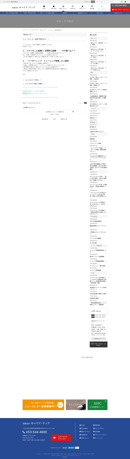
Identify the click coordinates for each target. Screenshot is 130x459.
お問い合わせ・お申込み (100, 344)
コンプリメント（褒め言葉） (98, 265)
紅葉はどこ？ (93, 118)
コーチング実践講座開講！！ (98, 261)
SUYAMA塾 (94, 216)
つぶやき (93, 108)
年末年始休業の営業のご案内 (98, 293)
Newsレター (94, 172)
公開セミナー (85, 438)
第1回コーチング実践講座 (97, 256)
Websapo (65, 456)
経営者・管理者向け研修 (30, 13)
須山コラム (94, 38)
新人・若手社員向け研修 (12, 13)
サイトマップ (98, 438)
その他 (92, 273)
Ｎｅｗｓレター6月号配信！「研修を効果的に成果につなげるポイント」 (98, 212)
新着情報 (97, 425)
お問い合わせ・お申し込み (122, 9)
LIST (54, 119)
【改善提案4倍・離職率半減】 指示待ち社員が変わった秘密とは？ (98, 97)
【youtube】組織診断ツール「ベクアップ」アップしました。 (98, 157)
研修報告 (92, 139)
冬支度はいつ (93, 122)
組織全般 (65, 13)
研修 (92, 72)
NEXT (63, 119)
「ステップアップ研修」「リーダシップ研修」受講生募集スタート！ (98, 149)
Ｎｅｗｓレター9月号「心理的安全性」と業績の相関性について (98, 186)
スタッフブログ (99, 428)
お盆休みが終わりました (97, 131)
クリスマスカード (95, 113)
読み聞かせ (93, 127)
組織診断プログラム (83, 13)
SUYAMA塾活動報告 (96, 221)
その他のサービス (118, 13)
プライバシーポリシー (101, 434)
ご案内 (92, 134)
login (125, 2)
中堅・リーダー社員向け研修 (47, 13)
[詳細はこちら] (98, 339)
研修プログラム (85, 431)
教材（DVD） (100, 13)
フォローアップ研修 (95, 143)
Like (65, 447)
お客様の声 (84, 434)
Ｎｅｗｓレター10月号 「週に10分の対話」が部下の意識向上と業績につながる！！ (98, 178)
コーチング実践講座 (96, 245)
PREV (45, 119)
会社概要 (97, 431)
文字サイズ (87, 1)
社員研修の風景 (94, 298)
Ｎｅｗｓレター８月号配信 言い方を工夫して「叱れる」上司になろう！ (98, 204)
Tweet (72, 447)
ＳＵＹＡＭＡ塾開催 (95, 238)
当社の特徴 (84, 428)
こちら (41, 80)
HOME (83, 425)
